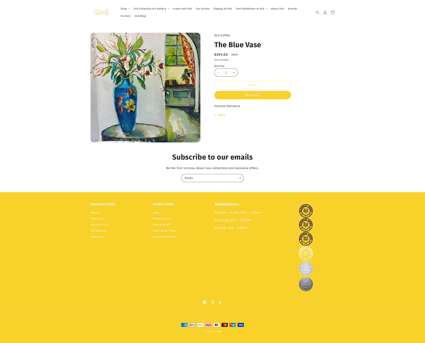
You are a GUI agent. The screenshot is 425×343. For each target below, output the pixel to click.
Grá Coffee (216, 331)
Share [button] (222, 114)
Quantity (219, 65)
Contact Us (97, 236)
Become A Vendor (164, 236)
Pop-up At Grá (161, 224)
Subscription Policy (165, 230)
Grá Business (98, 230)
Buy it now (252, 95)
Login (156, 212)
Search (94, 212)
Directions (96, 218)
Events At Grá (99, 224)
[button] (125, 8)
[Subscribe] (240, 178)
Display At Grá (162, 218)
